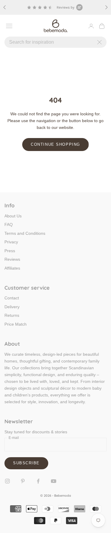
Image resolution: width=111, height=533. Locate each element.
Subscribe (26, 463)
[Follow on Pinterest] (23, 481)
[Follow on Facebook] (38, 481)
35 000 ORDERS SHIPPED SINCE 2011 (57, 5)
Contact (11, 298)
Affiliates (12, 268)
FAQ (8, 224)
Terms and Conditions (24, 233)
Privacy (11, 242)
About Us (13, 216)
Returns (11, 315)
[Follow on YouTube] (54, 481)
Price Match (15, 324)
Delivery (12, 306)
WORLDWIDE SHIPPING (39, 10)
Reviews (12, 259)
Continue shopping (55, 144)
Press (9, 250)
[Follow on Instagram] (7, 481)
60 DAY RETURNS (83, 10)
